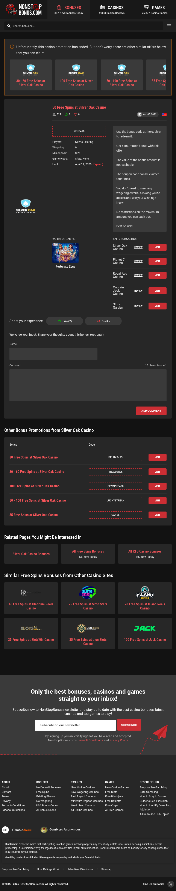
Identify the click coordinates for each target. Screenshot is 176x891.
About (5, 787)
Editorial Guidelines (13, 810)
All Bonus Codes (46, 810)
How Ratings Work (48, 869)
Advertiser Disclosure (80, 869)
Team (5, 796)
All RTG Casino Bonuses (144, 554)
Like (67, 321)
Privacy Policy (118, 740)
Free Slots (111, 792)
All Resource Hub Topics (154, 814)
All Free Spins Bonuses (88, 554)
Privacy (6, 801)
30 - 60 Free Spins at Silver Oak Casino (36, 472)
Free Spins (42, 792)
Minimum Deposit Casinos (87, 801)
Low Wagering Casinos (85, 792)
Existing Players (45, 796)
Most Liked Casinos (83, 805)
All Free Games (114, 810)
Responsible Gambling (153, 787)
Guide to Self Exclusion (154, 801)
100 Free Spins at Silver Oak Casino (34, 486)
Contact (6, 792)
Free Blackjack (114, 796)
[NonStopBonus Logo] (23, 9)
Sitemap (106, 869)
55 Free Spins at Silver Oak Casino (33, 515)
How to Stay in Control (153, 796)
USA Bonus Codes (47, 805)
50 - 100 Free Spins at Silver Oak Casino (37, 501)
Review (138, 247)
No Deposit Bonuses (48, 787)
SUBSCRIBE (129, 725)
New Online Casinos (83, 787)
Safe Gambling (149, 792)
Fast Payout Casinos (83, 796)
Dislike (106, 321)
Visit (157, 247)
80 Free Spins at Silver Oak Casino (33, 457)
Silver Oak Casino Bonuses (31, 554)
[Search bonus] (9, 26)
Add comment (151, 410)
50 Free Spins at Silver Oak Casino (79, 107)
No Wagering (44, 801)
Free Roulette (113, 801)
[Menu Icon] (169, 25)
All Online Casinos (82, 810)
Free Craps (111, 805)
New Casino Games (117, 787)
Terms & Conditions (90, 740)
